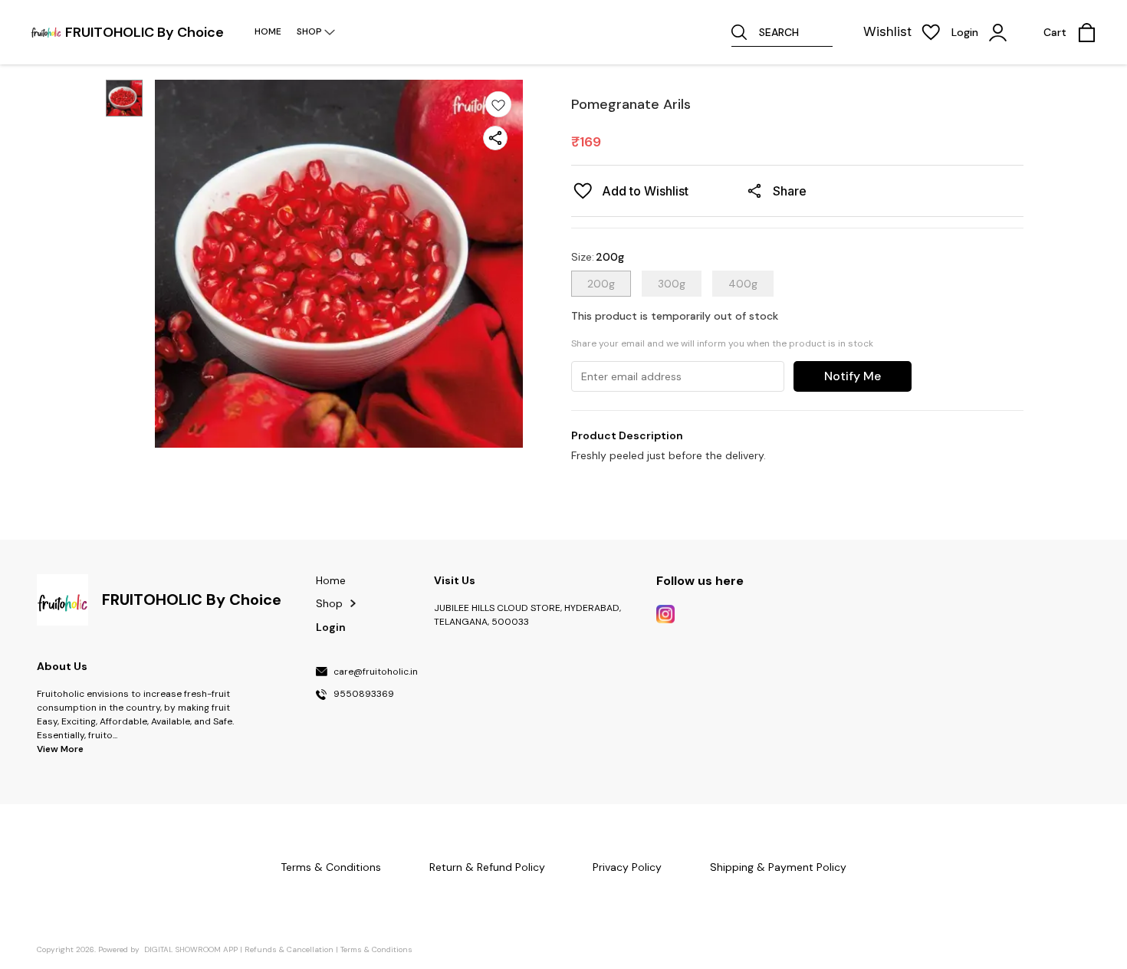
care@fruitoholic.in (376, 672)
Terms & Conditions (376, 949)
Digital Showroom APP (191, 949)
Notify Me (852, 376)
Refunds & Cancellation (289, 949)
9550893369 (364, 694)
